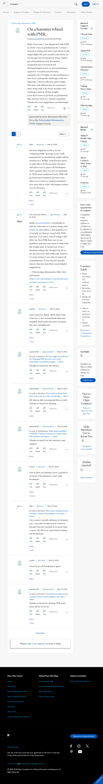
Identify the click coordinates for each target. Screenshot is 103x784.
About (9, 681)
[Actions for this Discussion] (69, 108)
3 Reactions (53, 330)
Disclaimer (11, 707)
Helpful (36, 110)
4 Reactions (53, 193)
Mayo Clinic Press (45, 691)
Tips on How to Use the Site (86, 410)
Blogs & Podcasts (42, 12)
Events (58, 12)
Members (71, 12)
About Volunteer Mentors (16, 696)
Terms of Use (12, 764)
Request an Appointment (83, 736)
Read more (88, 380)
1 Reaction (51, 108)
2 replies (32, 496)
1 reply (31, 204)
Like (29, 110)
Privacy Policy (25, 764)
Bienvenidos (86, 477)
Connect (14, 4)
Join (86, 4)
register (41, 643)
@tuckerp (42, 309)
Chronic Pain (86, 34)
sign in (30, 643)
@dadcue (40, 144)
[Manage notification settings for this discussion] (64, 108)
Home (6, 12)
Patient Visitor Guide (46, 696)
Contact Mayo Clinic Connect (18, 717)
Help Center (86, 12)
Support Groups (21, 12)
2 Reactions (53, 539)
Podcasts (84, 182)
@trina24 (41, 467)
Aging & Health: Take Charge (86, 138)
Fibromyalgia (86, 105)
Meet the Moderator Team (17, 691)
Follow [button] (84, 38)
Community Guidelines (15, 702)
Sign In (95, 4)
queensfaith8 (43, 39)
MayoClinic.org (12, 747)
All (91, 28)
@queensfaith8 (42, 223)
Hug (42, 110)
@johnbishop (55, 215)
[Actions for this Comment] (67, 194)
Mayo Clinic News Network (80, 681)
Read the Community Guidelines (86, 333)
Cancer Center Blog (46, 681)
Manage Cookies (38, 764)
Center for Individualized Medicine (51, 686)
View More (40, 633)
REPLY (31, 201)
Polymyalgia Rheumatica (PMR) (23, 23)
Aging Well (85, 50)
